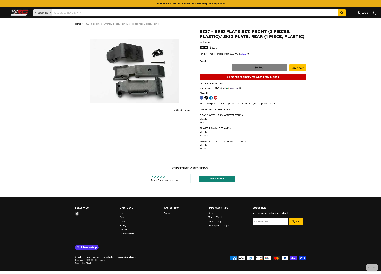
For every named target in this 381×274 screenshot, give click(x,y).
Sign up (296, 221)
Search (211, 213)
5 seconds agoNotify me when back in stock (253, 76)
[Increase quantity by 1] (226, 67)
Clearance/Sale (127, 233)
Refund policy (214, 221)
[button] (363, 13)
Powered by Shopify (83, 263)
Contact (123, 229)
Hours (122, 221)
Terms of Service (216, 217)
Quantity (203, 61)
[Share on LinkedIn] (211, 98)
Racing (123, 225)
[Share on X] (206, 98)
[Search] (342, 12)
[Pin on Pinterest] (215, 98)
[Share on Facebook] (201, 98)
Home (78, 23)
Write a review (216, 178)
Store (122, 217)
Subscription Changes (218, 225)
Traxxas (207, 42)
